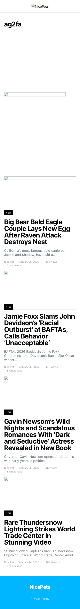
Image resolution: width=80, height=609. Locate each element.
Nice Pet (9, 261)
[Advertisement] (40, 59)
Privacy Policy (40, 598)
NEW (8, 212)
